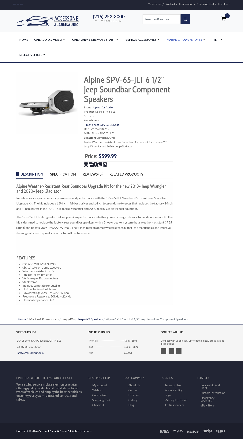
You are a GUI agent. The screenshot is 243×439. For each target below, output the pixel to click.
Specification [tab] (63, 174)
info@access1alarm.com (30, 352)
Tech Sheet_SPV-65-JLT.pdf (102, 124)
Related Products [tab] (126, 174)
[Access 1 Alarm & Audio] (49, 20)
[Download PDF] (105, 164)
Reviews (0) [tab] (93, 174)
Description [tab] (32, 174)
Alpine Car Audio (103, 107)
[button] (50, 39)
